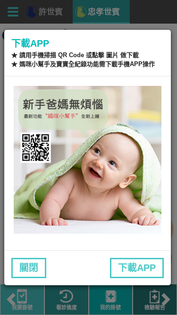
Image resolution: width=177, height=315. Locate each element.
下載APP (137, 268)
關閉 (28, 268)
